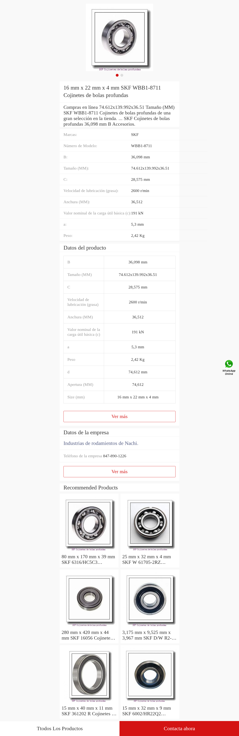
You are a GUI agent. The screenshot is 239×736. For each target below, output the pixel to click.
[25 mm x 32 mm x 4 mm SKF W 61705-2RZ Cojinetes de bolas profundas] (149, 551)
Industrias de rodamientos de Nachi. (100, 443)
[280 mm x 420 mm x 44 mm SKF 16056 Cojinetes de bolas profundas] (89, 626)
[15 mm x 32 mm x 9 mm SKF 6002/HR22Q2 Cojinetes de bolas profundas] (149, 702)
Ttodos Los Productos (60, 728)
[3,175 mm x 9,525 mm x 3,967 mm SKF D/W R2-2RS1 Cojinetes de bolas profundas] (149, 626)
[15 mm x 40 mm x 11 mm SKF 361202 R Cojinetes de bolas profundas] (89, 702)
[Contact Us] (229, 368)
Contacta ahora (179, 728)
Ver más (119, 416)
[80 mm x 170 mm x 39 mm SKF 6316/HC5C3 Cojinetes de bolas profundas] (89, 551)
